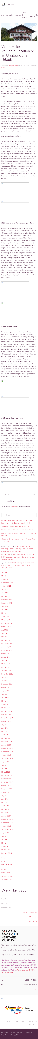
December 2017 (7, 779)
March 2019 (5, 738)
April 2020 (5, 704)
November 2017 (7, 782)
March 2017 (5, 809)
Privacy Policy (19, 1021)
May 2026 (4, 576)
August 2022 (5, 657)
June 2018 (4, 769)
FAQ (8, 1021)
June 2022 (4, 660)
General (4, 858)
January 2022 (6, 671)
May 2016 (4, 843)
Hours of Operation (30, 912)
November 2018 (7, 752)
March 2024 (5, 620)
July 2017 (4, 796)
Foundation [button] (9, 15)
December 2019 (7, 714)
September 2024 (7, 603)
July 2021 (4, 677)
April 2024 (5, 616)
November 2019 (7, 718)
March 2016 (5, 850)
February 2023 (6, 643)
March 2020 (5, 708)
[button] (11, 4)
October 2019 (6, 721)
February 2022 (6, 667)
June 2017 (4, 799)
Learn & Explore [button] (24, 15)
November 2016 (7, 823)
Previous (6, 494)
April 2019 (5, 735)
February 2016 (6, 853)
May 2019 (4, 731)
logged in (13, 507)
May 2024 (4, 613)
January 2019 (6, 745)
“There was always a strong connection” (15, 526)
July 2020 (4, 694)
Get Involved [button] (32, 15)
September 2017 (7, 789)
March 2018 (5, 772)
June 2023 (4, 633)
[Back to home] (3, 4)
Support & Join (6, 908)
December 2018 (7, 748)
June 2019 (4, 728)
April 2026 (5, 579)
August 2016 (5, 833)
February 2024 (6, 623)
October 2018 (6, 755)
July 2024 (4, 606)
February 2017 (6, 813)
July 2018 (4, 765)
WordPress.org (6, 879)
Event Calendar (31, 917)
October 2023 (6, 627)
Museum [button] (18, 15)
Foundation (5, 899)
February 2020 (6, 711)
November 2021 (7, 674)
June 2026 (4, 573)
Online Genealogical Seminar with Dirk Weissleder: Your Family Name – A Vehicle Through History (18, 557)
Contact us (33, 921)
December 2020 (7, 684)
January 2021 (6, 681)
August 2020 (5, 691)
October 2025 (6, 586)
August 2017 (5, 792)
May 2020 (4, 701)
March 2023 (5, 640)
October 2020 (6, 687)
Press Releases (6, 865)
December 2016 (7, 819)
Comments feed (6, 876)
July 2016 (4, 836)
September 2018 (7, 758)
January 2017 (6, 816)
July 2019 (4, 725)
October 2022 (6, 654)
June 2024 (4, 610)
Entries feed (5, 873)
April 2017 (5, 806)
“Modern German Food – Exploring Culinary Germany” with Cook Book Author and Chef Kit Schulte (17, 548)
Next (33, 494)
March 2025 (5, 596)
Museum (4, 903)
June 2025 (4, 593)
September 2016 (7, 829)
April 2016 (5, 846)
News (3, 68)
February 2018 (6, 775)
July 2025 (4, 589)
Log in (3, 869)
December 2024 (7, 600)
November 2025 (7, 583)
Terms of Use (32, 1021)
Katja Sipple (13, 66)
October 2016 (6, 826)
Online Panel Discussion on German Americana (17, 530)
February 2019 (6, 742)
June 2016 (4, 840)
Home (2, 15)
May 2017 (4, 802)
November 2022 (7, 650)
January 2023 (6, 647)
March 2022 (5, 664)
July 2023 (4, 630)
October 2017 (6, 785)
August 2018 (5, 762)
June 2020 (4, 698)
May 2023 (4, 637)
